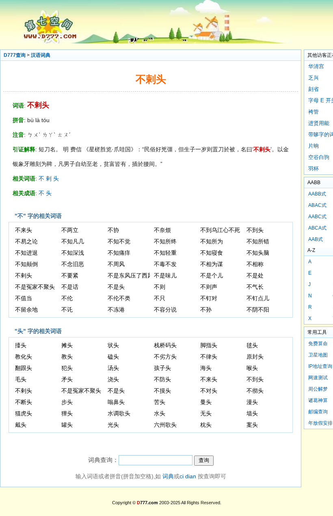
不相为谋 (211, 264)
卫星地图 (318, 355)
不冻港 (116, 309)
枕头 (206, 424)
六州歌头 (165, 424)
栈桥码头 (165, 345)
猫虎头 (23, 413)
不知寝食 (211, 252)
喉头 (252, 368)
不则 (159, 287)
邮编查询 (318, 412)
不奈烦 (162, 230)
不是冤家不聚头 (35, 287)
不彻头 (255, 390)
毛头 (20, 379)
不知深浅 (72, 252)
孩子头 (162, 368)
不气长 (255, 287)
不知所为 (211, 241)
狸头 (67, 413)
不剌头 (23, 275)
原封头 (255, 356)
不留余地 (26, 309)
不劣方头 (165, 356)
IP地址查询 (320, 366)
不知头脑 (258, 252)
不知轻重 (165, 252)
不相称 (255, 264)
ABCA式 (317, 228)
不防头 (162, 379)
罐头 (67, 424)
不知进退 (26, 252)
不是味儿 (165, 275)
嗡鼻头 (116, 402)
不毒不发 (165, 264)
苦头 (159, 402)
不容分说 (165, 309)
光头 (113, 424)
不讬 (67, 309)
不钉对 (208, 298)
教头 (67, 356)
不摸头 (162, 390)
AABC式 (317, 216)
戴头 (20, 424)
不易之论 (26, 241)
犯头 (67, 368)
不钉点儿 (258, 298)
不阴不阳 (258, 309)
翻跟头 (23, 368)
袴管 (313, 112)
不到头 (255, 230)
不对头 (208, 390)
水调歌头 (119, 413)
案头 (252, 424)
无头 (206, 413)
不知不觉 (119, 241)
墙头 (252, 413)
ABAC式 (317, 205)
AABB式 (317, 194)
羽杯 (313, 169)
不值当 (23, 298)
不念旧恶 (72, 264)
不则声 (208, 287)
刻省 (313, 89)
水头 (159, 413)
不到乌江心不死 (220, 230)
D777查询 (15, 55)
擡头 (20, 345)
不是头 (116, 287)
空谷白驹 (318, 157)
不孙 (206, 309)
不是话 (69, 287)
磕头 (113, 356)
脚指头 (208, 345)
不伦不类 (119, 298)
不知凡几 (72, 241)
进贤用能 (318, 123)
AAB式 (315, 239)
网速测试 (318, 378)
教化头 (23, 356)
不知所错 (258, 241)
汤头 (113, 368)
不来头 (23, 230)
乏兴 (313, 78)
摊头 (67, 345)
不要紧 (69, 275)
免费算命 (318, 343)
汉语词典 (40, 55)
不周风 (116, 264)
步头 (67, 402)
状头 (113, 345)
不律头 (208, 356)
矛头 (67, 379)
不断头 (23, 402)
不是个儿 (211, 275)
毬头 (252, 345)
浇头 (113, 379)
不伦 (67, 298)
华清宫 (316, 66)
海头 (206, 368)
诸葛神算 (318, 400)
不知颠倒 (26, 264)
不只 (159, 298)
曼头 (206, 402)
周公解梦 (318, 389)
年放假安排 (320, 423)
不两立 (69, 230)
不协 (113, 230)
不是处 (255, 275)
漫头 (252, 402)
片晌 (313, 146)
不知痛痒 (119, 252)
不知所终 (165, 241)
